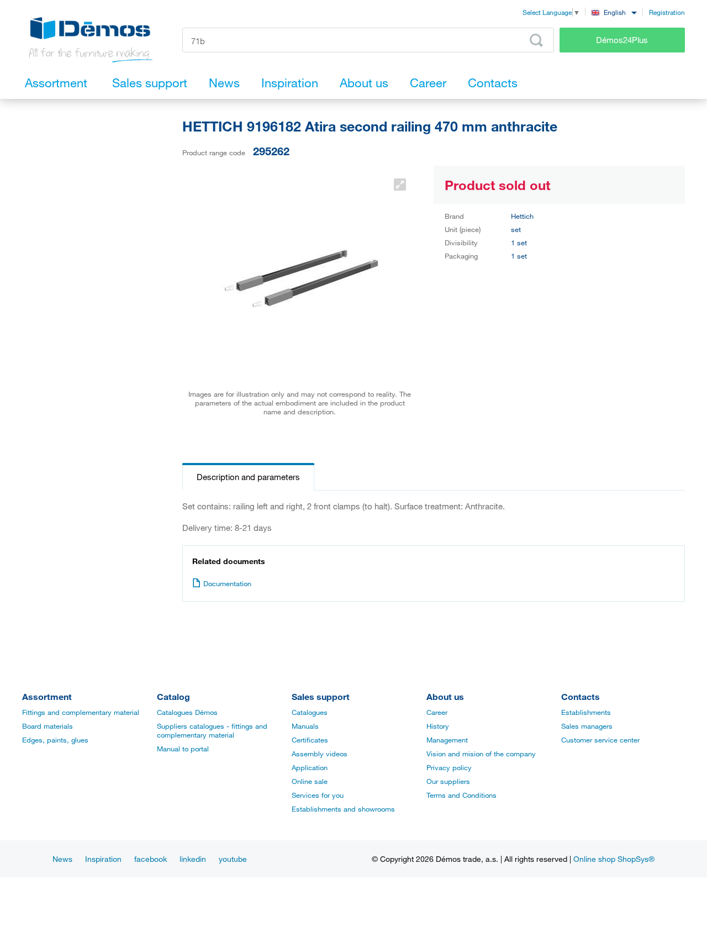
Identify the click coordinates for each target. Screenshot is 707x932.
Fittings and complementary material (80, 712)
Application (310, 767)
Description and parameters (248, 477)
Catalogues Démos (187, 712)
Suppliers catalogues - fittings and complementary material (212, 730)
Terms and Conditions (461, 795)
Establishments (586, 712)
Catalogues (310, 712)
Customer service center (600, 739)
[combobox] (613, 12)
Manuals (305, 726)
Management (447, 739)
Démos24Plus (622, 40)
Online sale (310, 781)
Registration (667, 12)
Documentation (227, 583)
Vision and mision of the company (481, 753)
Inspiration (103, 858)
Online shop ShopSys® (614, 858)
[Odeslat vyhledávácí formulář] (536, 40)
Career (436, 712)
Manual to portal (183, 748)
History (437, 726)
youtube (233, 858)
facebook (150, 858)
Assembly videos (319, 753)
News (62, 858)
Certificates (310, 739)
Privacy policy (449, 767)
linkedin (193, 858)
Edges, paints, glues (55, 739)
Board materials (47, 726)
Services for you (318, 795)
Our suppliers (448, 781)
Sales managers (587, 726)
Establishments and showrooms (343, 808)
